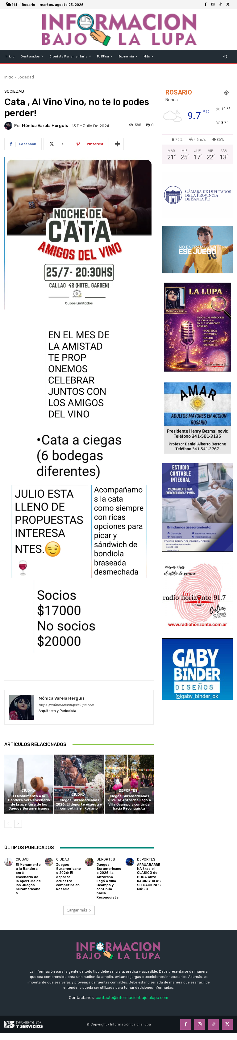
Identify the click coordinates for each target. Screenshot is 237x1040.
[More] (117, 144)
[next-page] (18, 824)
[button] (225, 56)
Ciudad (28, 790)
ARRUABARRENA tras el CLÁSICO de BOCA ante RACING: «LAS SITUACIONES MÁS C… (149, 877)
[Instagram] (213, 4)
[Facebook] (205, 4)
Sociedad (26, 77)
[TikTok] (220, 4)
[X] (227, 4)
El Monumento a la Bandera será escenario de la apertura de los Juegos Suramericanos (29, 802)
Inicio (9, 77)
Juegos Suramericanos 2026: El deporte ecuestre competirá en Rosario (79, 804)
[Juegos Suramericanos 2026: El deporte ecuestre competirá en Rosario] (78, 784)
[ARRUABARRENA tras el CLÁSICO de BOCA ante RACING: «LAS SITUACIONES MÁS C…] (130, 862)
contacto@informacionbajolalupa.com (132, 997)
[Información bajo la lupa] (119, 30)
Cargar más (77, 910)
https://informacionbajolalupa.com (66, 705)
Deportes (128, 790)
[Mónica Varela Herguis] (9, 126)
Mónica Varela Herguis (45, 126)
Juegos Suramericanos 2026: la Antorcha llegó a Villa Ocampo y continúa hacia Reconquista (129, 802)
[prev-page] (8, 824)
